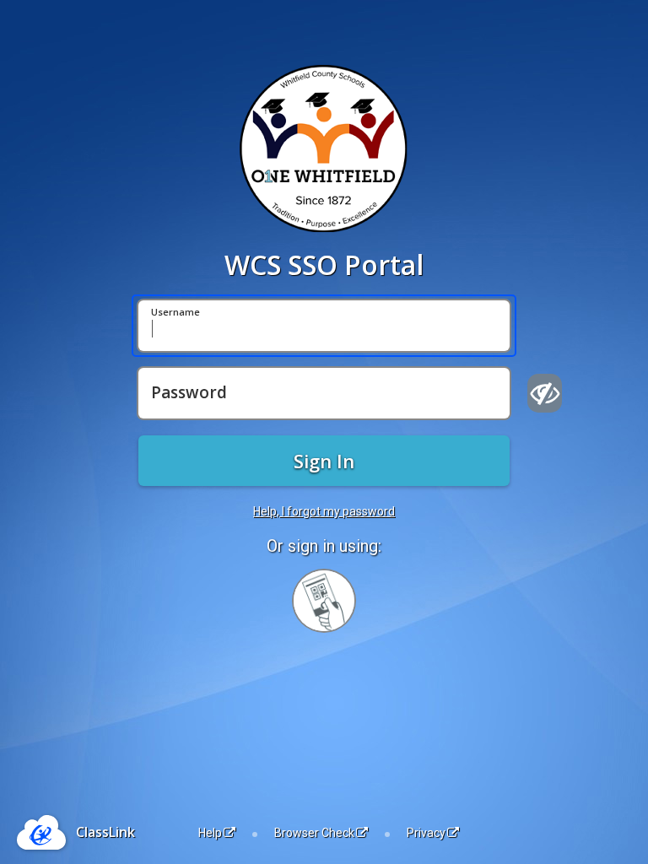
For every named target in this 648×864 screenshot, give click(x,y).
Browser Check (314, 833)
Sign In (324, 460)
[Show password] (544, 393)
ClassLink (105, 832)
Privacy (426, 833)
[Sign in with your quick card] (324, 600)
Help (210, 833)
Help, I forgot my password (324, 511)
